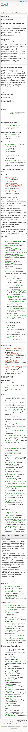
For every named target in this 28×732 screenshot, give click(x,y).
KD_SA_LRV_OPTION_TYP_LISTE (15, 521)
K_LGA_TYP (8, 680)
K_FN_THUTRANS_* (11, 474)
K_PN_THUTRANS (10, 462)
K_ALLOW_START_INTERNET (14, 638)
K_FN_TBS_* (9, 616)
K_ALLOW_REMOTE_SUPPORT (14, 635)
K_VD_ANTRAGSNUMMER (13, 501)
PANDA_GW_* (11, 339)
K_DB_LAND (9, 610)
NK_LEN (7, 155)
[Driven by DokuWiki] (14, 728)
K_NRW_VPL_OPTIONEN (12, 397)
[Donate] (4, 726)
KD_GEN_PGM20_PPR (12, 190)
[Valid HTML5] (17, 726)
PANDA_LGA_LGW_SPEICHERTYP (15, 252)
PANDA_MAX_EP (10, 245)
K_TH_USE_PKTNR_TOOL (13, 452)
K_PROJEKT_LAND (11, 700)
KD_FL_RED (8, 150)
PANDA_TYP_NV (12, 280)
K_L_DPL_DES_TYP (11, 677)
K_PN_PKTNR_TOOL (11, 466)
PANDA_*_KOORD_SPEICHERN (14, 256)
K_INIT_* (7, 666)
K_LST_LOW (8, 696)
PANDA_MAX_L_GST (11, 249)
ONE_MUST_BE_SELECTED (13, 371)
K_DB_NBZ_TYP (10, 656)
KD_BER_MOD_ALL (11, 626)
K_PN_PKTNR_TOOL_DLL (13, 469)
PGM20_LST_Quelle (11, 178)
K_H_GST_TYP (9, 673)
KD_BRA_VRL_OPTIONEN (13, 591)
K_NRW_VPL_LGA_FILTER (13, 416)
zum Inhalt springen (22, 1)
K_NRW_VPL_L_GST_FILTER (13, 423)
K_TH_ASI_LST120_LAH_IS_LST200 (15, 481)
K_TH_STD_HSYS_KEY (12, 448)
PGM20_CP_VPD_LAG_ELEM (13, 185)
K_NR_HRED (9, 710)
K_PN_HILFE (9, 609)
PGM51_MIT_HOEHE (11, 125)
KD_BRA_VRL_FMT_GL (12, 586)
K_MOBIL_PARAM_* (11, 361)
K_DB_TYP (8, 649)
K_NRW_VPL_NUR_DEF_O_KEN (14, 430)
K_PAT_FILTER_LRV (11, 517)
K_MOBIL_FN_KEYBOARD (13, 348)
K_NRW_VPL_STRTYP (12, 402)
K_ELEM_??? (9, 612)
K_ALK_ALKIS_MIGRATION (13, 661)
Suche (13, 12)
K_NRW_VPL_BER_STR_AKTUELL (15, 409)
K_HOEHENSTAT (10, 689)
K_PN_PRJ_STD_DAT (11, 619)
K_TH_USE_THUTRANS (12, 457)
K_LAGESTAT (9, 686)
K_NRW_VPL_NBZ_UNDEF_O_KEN (15, 435)
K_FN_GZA (8, 389)
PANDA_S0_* (11, 327)
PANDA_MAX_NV (12, 324)
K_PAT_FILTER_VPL (11, 440)
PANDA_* (8, 385)
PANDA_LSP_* (11, 332)
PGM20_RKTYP (9, 181)
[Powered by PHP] (11, 726)
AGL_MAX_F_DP (10, 263)
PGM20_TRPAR (9, 186)
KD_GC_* (8, 271)
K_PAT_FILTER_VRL (11, 597)
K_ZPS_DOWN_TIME (11, 623)
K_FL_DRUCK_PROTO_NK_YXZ (14, 160)
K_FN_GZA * (8, 642)
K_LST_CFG (8, 693)
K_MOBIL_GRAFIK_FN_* (12, 354)
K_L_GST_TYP (9, 670)
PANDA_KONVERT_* (11, 259)
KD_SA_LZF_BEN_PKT (12, 526)
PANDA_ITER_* (11, 278)
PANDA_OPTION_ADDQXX (15, 285)
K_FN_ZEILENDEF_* (11, 630)
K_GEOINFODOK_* (10, 715)
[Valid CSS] (24, 726)
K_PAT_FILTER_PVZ (11, 512)
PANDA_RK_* (11, 336)
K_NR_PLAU (9, 714)
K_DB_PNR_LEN (10, 651)
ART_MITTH (8, 705)
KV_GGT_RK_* (9, 112)
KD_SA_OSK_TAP (10, 529)
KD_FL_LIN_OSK (10, 144)
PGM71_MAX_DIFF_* (11, 135)
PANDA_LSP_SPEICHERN (13, 242)
